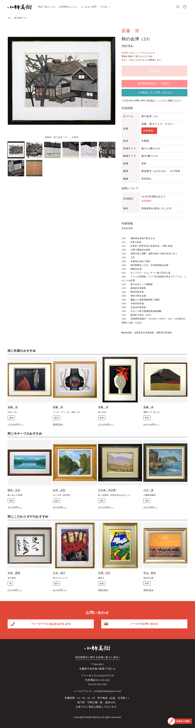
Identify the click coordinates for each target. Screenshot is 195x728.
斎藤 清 (130, 30)
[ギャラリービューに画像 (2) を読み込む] (34, 150)
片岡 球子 (104, 573)
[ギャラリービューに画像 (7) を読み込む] (16, 168)
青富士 (101, 578)
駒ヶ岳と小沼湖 (15, 495)
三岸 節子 (59, 573)
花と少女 (102, 412)
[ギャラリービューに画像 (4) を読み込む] (70, 150)
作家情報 (148, 130)
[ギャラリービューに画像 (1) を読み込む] (16, 150)
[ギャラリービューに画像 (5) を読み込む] (89, 150)
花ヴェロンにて (60, 578)
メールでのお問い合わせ (144, 623)
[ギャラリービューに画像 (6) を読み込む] (107, 150)
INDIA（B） (13, 412)
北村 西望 (14, 573)
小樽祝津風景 (149, 495)
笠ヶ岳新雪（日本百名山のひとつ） (114, 495)
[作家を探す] (180, 721)
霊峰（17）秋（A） (152, 412)
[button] (104, 7)
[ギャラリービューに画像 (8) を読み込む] (34, 168)
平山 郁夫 (149, 573)
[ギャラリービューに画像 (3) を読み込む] (52, 150)
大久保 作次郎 (107, 490)
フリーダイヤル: (51, 624)
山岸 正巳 (59, 490)
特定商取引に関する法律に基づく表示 (96, 657)
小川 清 (148, 490)
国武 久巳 (14, 490)
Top (9, 18)
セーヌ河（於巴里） (62, 495)
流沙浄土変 (148, 578)
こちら (158, 100)
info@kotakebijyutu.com (107, 691)
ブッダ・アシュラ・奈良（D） (67, 412)
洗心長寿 (12, 578)
